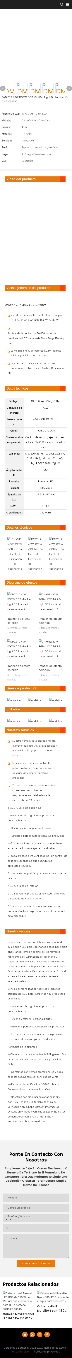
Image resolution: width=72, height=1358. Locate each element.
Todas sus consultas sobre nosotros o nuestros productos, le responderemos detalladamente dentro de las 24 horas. (34, 793)
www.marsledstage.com (51, 1347)
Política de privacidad (47, 1351)
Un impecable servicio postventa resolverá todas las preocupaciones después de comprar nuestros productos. (33, 770)
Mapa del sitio (20, 1351)
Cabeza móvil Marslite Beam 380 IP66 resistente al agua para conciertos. (50, 1308)
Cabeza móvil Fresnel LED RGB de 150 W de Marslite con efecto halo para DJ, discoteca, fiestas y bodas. (18, 1316)
